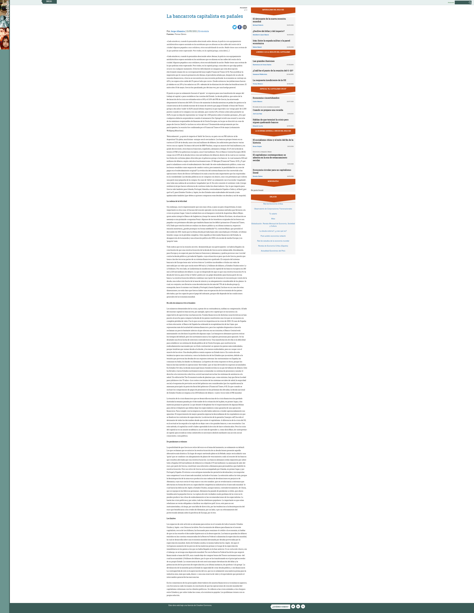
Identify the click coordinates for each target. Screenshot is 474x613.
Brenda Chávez (258, 176)
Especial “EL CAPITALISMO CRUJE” (273, 89)
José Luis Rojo (257, 114)
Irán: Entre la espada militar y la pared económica (271, 42)
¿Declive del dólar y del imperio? (269, 31)
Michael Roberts (258, 25)
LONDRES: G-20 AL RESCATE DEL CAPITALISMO (273, 52)
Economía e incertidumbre (266, 97)
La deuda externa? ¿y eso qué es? (273, 231)
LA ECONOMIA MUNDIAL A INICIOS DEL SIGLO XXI (273, 131)
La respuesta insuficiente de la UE (269, 80)
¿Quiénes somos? (280, 607)
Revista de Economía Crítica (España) (273, 246)
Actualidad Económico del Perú (273, 250)
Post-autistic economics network (273, 236)
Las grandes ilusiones (264, 61)
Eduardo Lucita (258, 126)
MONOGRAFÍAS (273, 181)
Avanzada (451, 2)
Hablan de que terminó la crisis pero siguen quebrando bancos (271, 121)
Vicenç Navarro (258, 84)
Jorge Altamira (178, 31)
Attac (273, 218)
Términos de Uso (219, 605)
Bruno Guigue (257, 146)
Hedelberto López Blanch (261, 35)
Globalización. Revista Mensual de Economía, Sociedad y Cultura (273, 224)
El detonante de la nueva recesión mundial (269, 20)
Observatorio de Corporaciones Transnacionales (273, 208)
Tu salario (273, 213)
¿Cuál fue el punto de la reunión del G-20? (273, 70)
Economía (203, 31)
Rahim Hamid (257, 47)
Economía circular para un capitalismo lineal (272, 171)
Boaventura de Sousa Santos (262, 65)
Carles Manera (257, 101)
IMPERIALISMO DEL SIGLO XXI (273, 10)
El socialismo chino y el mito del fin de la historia (273, 141)
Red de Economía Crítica (273, 203)
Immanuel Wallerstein (260, 74)
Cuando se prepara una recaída (268, 110)
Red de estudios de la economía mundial (273, 241)
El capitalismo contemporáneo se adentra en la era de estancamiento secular (270, 157)
